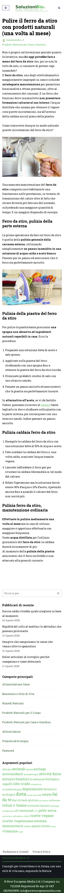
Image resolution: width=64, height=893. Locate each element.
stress (45, 826)
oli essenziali (24, 810)
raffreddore (18, 816)
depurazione (32, 789)
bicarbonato (37, 779)
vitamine (10, 831)
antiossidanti (12, 774)
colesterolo (36, 784)
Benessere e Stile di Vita (18, 694)
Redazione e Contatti (16, 851)
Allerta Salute (11, 731)
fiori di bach (20, 800)
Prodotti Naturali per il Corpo (21, 713)
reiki (26, 816)
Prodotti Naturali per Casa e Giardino (24, 44)
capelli (7, 784)
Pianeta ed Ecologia (15, 741)
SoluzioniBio (13, 39)
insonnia (33, 805)
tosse (53, 826)
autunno (8, 779)
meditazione (8, 811)
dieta (21, 794)
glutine (33, 800)
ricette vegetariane (17, 821)
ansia (29, 769)
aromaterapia (31, 774)
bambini (22, 779)
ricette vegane (42, 815)
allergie (6, 769)
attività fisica (50, 773)
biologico (52, 779)
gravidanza (43, 800)
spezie (36, 826)
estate (47, 794)
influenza (54, 800)
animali (18, 768)
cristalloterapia (12, 789)
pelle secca (47, 810)
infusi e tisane (14, 805)
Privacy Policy (41, 851)
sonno (27, 826)
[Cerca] (59, 8)
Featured (8, 750)
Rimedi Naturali (13, 703)
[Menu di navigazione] (5, 7)
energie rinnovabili (34, 795)
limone (45, 405)
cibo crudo (21, 783)
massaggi (54, 806)
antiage (40, 769)
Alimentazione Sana (16, 684)
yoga (20, 831)
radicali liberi (7, 816)
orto (36, 811)
